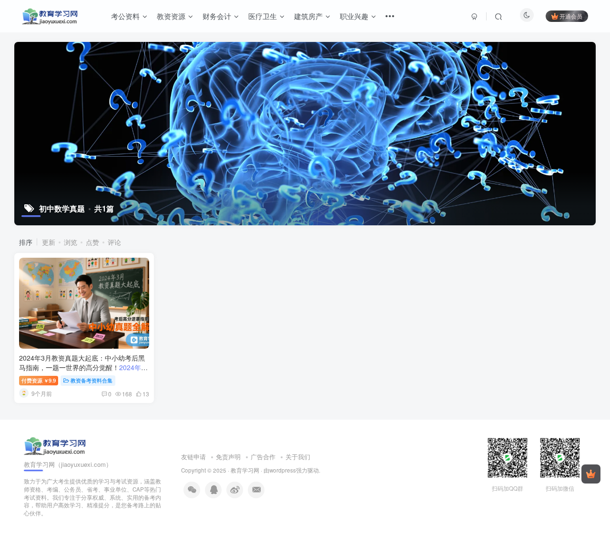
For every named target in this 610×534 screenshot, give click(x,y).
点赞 (92, 242)
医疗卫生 (262, 16)
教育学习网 (245, 470)
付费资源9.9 (38, 380)
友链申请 (193, 456)
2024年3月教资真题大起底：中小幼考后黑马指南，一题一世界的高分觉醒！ (82, 372)
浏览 (70, 242)
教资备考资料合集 (91, 380)
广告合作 (263, 456)
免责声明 (228, 456)
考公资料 (125, 16)
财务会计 (217, 16)
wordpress (282, 470)
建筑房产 (308, 16)
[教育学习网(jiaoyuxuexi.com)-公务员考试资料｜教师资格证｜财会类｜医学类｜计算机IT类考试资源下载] (55, 444)
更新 (48, 242)
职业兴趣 (354, 16)
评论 (114, 242)
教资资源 (171, 16)
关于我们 (297, 456)
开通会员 (570, 16)
